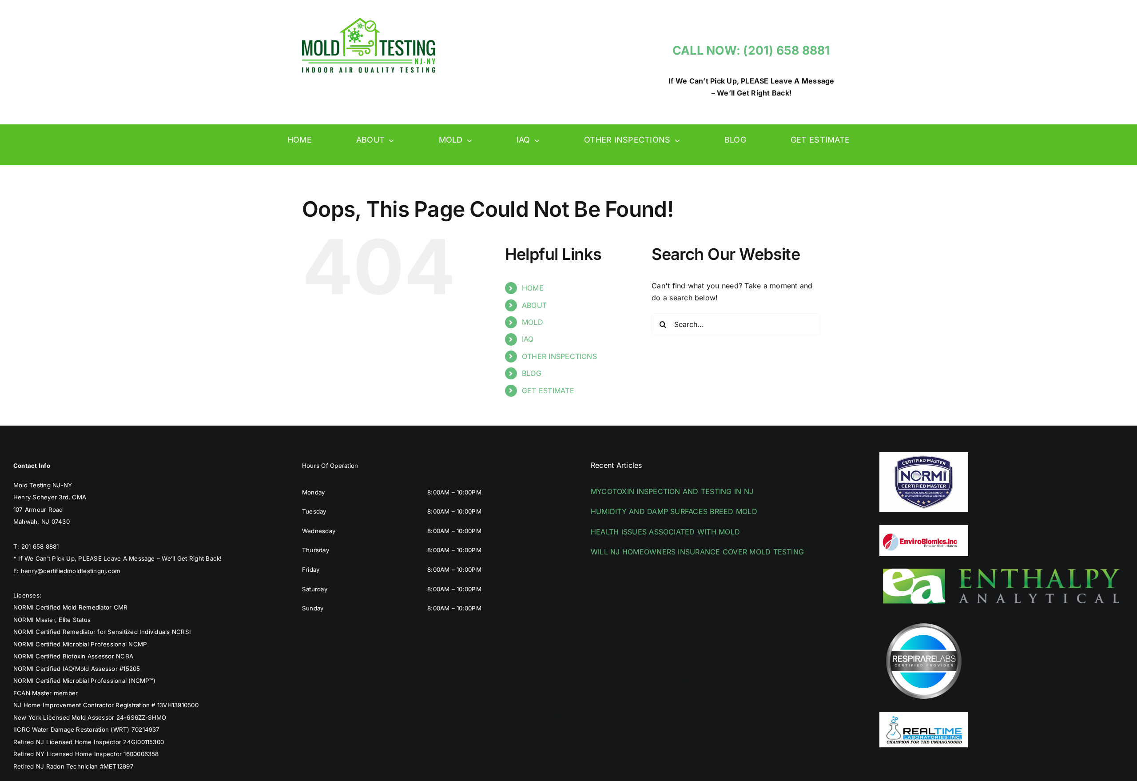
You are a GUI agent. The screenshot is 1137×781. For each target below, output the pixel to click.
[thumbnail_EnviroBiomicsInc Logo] (923, 528)
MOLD (532, 322)
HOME (533, 287)
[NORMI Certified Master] (923, 455)
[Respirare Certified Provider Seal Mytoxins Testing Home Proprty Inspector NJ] (923, 620)
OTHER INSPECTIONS (559, 356)
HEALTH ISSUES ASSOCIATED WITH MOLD (665, 531)
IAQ (528, 339)
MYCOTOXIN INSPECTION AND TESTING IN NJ (672, 491)
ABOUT (534, 305)
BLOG (531, 373)
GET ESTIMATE (548, 390)
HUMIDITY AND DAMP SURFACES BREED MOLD (674, 511)
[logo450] (368, 21)
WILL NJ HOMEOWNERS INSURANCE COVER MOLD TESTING (697, 551)
